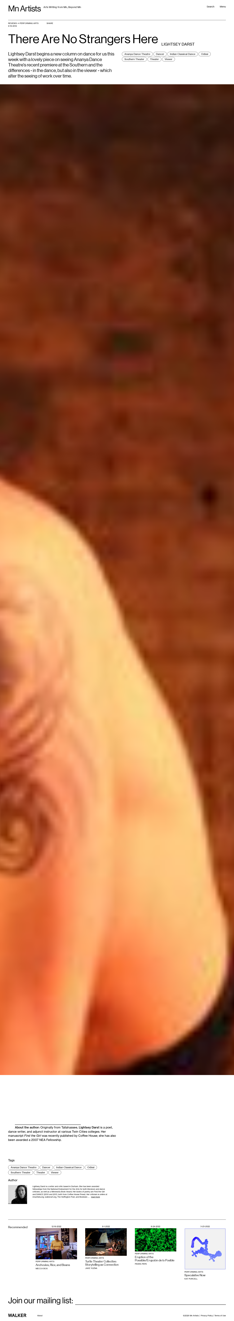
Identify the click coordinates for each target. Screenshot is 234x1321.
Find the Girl (32, 1135)
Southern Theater (134, 59)
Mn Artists (24, 8)
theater (154, 59)
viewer (168, 59)
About (40, 1316)
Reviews (12, 23)
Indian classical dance (182, 53)
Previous (58, 394)
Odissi (204, 53)
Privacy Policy (207, 1315)
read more (95, 1197)
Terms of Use (220, 1315)
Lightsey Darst (89, 1127)
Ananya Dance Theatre (137, 53)
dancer (160, 53)
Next (175, 394)
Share (50, 23)
